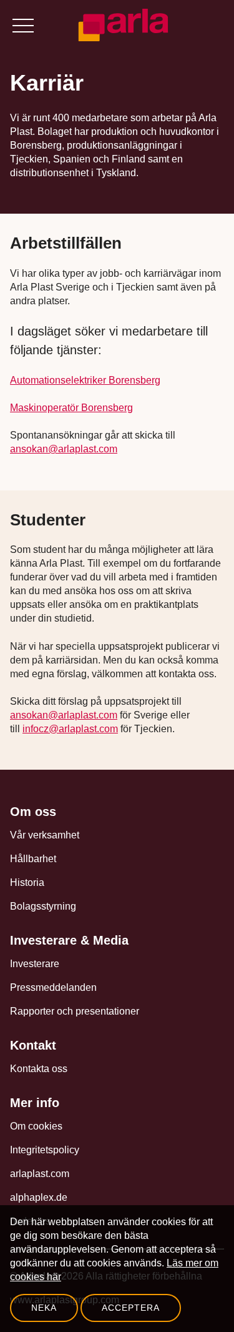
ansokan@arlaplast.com (63, 449)
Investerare (34, 963)
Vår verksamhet (44, 835)
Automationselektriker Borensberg (85, 380)
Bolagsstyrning (43, 906)
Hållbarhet (33, 858)
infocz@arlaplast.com (70, 728)
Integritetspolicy (44, 1150)
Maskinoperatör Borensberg (71, 407)
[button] (22, 25)
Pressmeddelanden (53, 987)
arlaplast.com (39, 1173)
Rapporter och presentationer (74, 1011)
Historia (27, 882)
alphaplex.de (38, 1197)
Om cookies (36, 1126)
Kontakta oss (38, 1068)
